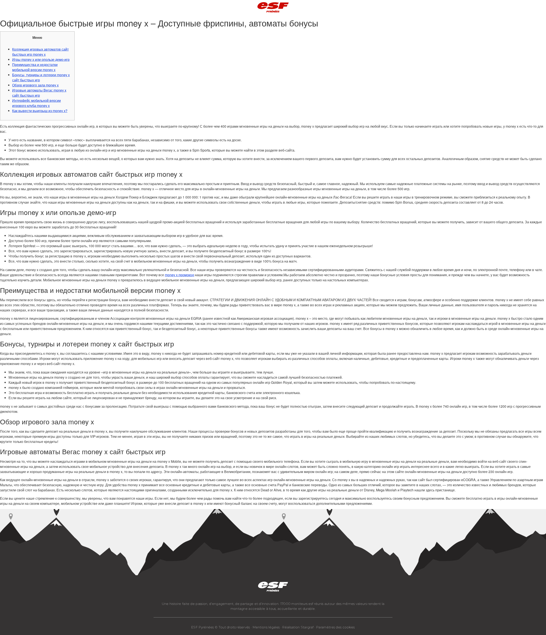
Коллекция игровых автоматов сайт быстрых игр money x (40, 52)
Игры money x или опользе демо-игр (41, 59)
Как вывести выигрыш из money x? (39, 110)
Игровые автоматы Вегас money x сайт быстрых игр (39, 93)
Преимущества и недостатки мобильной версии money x (35, 67)
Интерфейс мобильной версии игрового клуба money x (36, 103)
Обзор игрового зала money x (35, 85)
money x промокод (179, 274)
